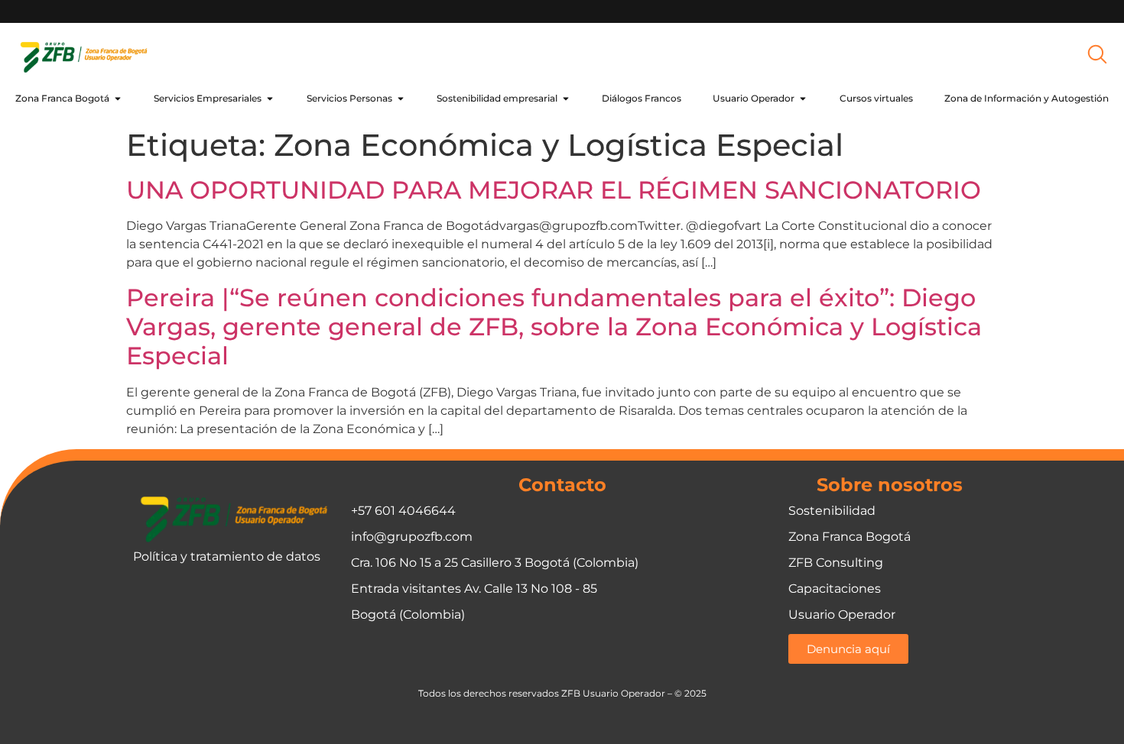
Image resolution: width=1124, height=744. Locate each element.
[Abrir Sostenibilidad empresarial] (565, 98)
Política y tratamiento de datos (226, 556)
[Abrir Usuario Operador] (802, 98)
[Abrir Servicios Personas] (400, 98)
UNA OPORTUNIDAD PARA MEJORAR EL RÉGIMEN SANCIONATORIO (553, 190)
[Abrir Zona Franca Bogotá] (117, 98)
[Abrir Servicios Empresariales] (270, 98)
